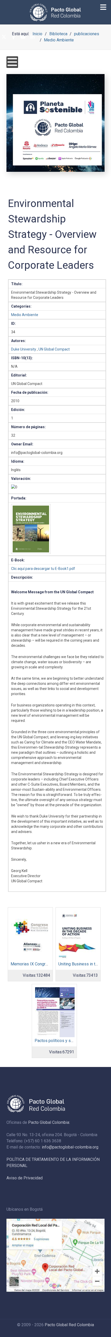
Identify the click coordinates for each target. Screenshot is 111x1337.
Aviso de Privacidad (24, 1178)
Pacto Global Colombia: (49, 1122)
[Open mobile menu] (12, 62)
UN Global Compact (54, 349)
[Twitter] (4, 37)
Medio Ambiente (24, 315)
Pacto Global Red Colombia (69, 1324)
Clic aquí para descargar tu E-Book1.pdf (43, 569)
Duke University (23, 349)
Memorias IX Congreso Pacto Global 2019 (49, 964)
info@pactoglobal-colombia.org (70, 1147)
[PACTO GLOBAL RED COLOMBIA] (55, 12)
